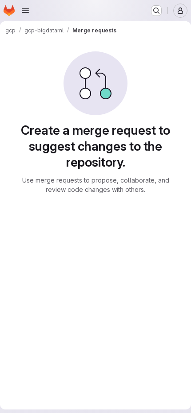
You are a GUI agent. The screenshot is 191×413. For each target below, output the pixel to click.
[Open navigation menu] (25, 11)
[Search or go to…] (156, 10)
